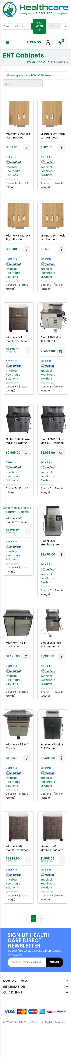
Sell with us (39, 26)
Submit (54, 962)
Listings (34, 42)
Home (31, 62)
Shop (42, 62)
